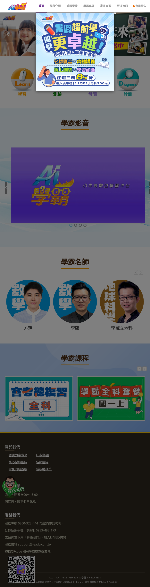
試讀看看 (72, 6)
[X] (75, 51)
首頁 (41, 6)
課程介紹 (55, 6)
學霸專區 (88, 6)
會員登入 (140, 6)
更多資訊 (122, 6)
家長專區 (105, 6)
